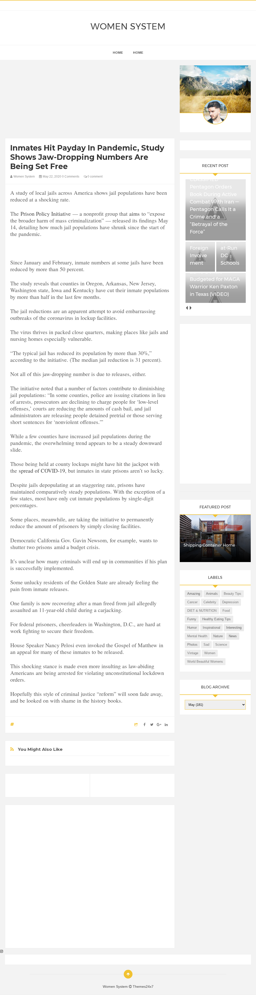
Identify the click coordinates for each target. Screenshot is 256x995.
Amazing (193, 594)
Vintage (192, 653)
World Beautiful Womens (205, 661)
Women (209, 653)
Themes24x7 (143, 987)
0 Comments (70, 176)
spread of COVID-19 (42, 470)
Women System (128, 26)
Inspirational (211, 627)
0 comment (94, 176)
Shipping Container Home (209, 545)
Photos (192, 644)
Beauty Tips (232, 594)
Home (138, 52)
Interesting (234, 627)
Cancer (192, 602)
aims (134, 213)
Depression (230, 602)
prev (186, 308)
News (233, 636)
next (190, 308)
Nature (218, 636)
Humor (192, 627)
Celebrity (210, 602)
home (118, 52)
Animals (212, 594)
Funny (191, 619)
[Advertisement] (90, 100)
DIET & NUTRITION (201, 610)
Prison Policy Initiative (45, 213)
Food (226, 610)
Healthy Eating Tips (216, 619)
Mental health (197, 636)
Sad (206, 644)
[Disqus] (89, 878)
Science (221, 644)
